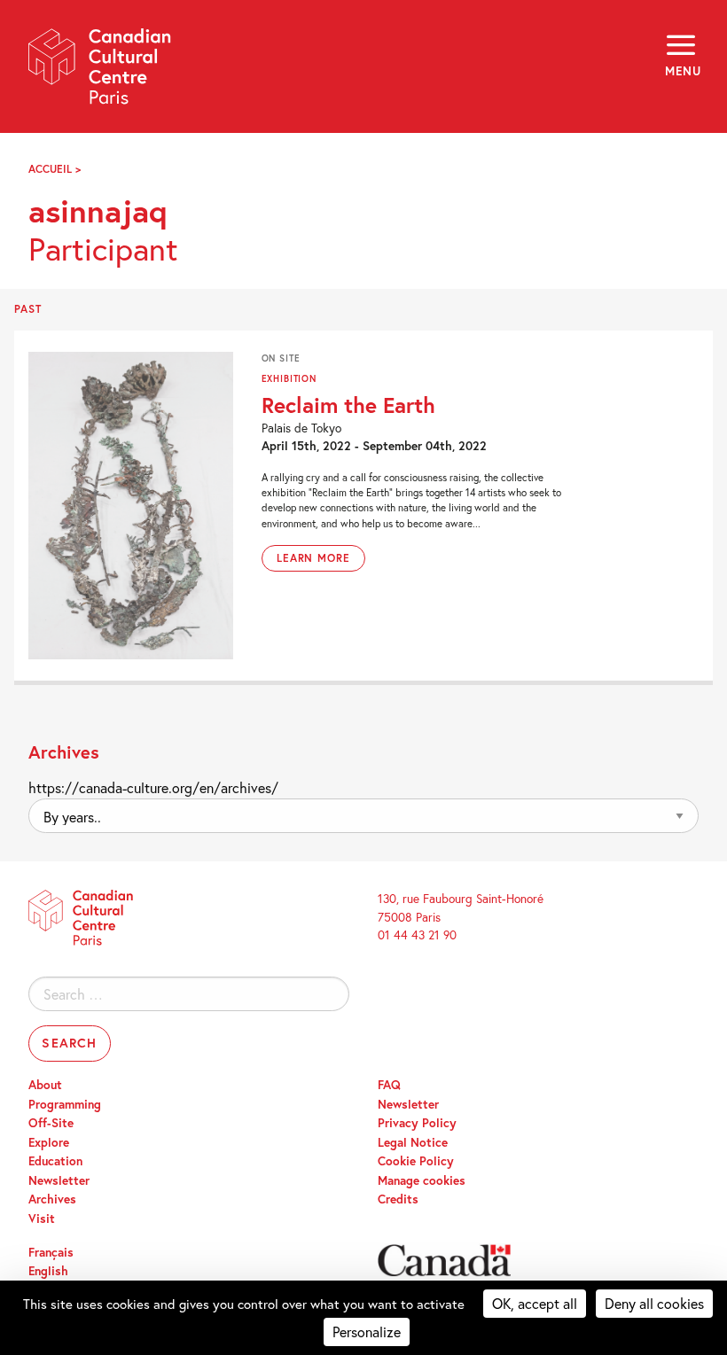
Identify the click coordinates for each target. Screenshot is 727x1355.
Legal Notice (413, 1142)
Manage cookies (421, 1180)
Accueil (50, 168)
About (45, 1085)
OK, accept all (534, 1303)
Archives (52, 1199)
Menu (682, 71)
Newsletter (59, 1180)
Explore (48, 1142)
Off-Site (51, 1123)
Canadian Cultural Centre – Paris (100, 72)
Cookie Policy (416, 1161)
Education (55, 1161)
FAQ (389, 1085)
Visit (41, 1219)
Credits (398, 1199)
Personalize (366, 1331)
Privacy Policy (417, 1123)
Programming (64, 1104)
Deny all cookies (654, 1303)
